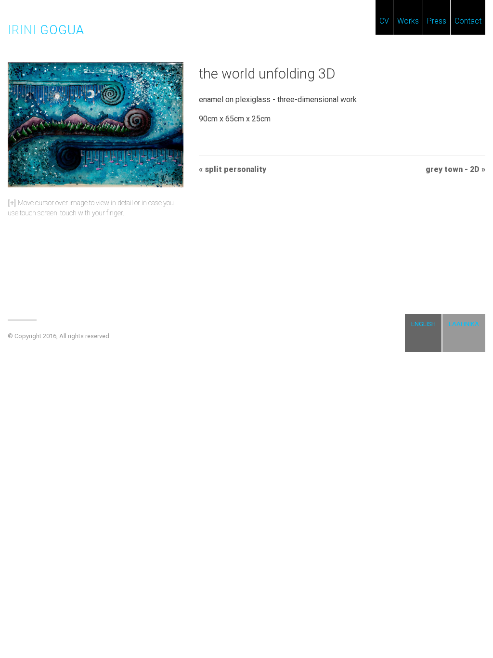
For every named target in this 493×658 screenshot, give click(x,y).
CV (384, 21)
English (423, 324)
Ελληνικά (464, 324)
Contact (467, 21)
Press (436, 21)
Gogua (46, 30)
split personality (235, 169)
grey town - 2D (453, 169)
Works (408, 21)
